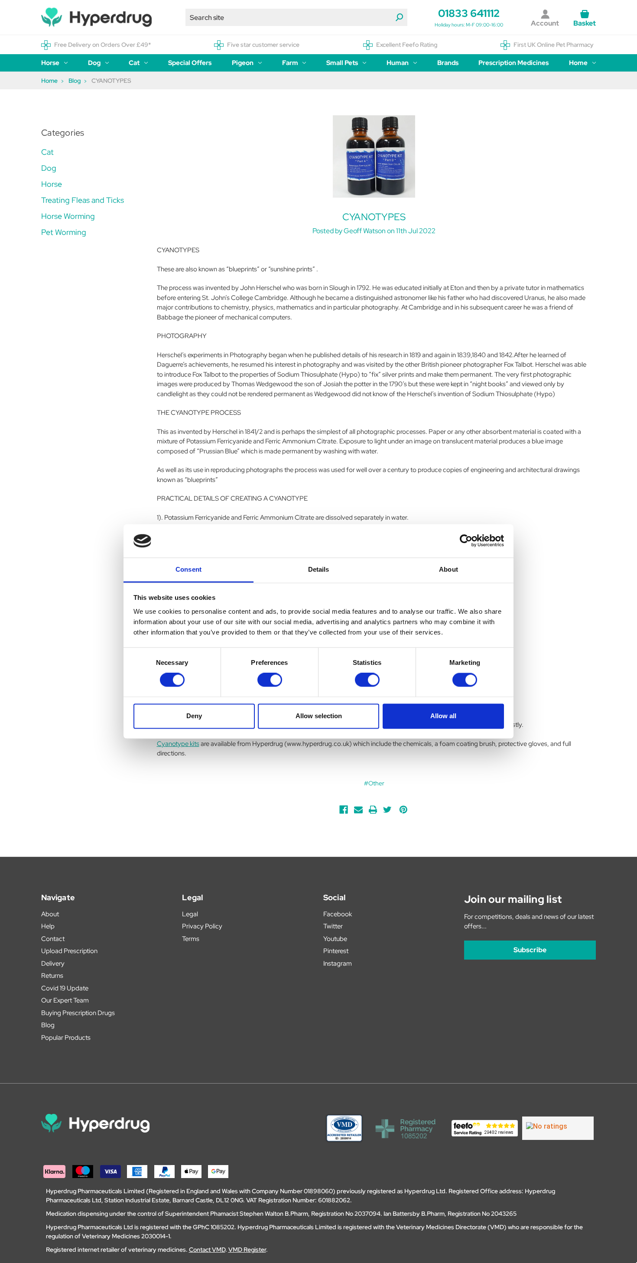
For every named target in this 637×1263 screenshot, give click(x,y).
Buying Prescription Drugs (78, 1013)
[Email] (358, 810)
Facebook (337, 914)
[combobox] (296, 17)
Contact (53, 938)
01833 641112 (469, 13)
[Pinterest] (403, 810)
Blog (48, 1025)
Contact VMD (207, 1249)
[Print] (373, 810)
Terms (190, 938)
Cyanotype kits (178, 743)
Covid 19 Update (64, 988)
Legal (190, 914)
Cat (134, 63)
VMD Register (247, 1249)
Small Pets (342, 63)
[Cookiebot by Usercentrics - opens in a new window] (466, 540)
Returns (52, 975)
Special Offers (189, 63)
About (50, 914)
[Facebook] (343, 810)
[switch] (269, 680)
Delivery (53, 963)
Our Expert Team (65, 1000)
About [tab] (448, 569)
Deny (194, 715)
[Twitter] (387, 810)
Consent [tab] (189, 569)
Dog (94, 63)
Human (398, 63)
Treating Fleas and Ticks (82, 200)
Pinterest (335, 951)
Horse (50, 63)
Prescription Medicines (513, 63)
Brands (447, 63)
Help (48, 926)
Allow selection (319, 715)
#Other (374, 783)
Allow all (443, 715)
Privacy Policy (202, 926)
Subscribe (530, 949)
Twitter (333, 926)
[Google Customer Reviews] (558, 1128)
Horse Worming (68, 216)
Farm (290, 63)
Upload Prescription (69, 951)
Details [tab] (318, 569)
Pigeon (243, 63)
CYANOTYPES (374, 217)
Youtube (335, 938)
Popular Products (66, 1037)
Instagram (337, 963)
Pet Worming (63, 232)
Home (578, 63)
